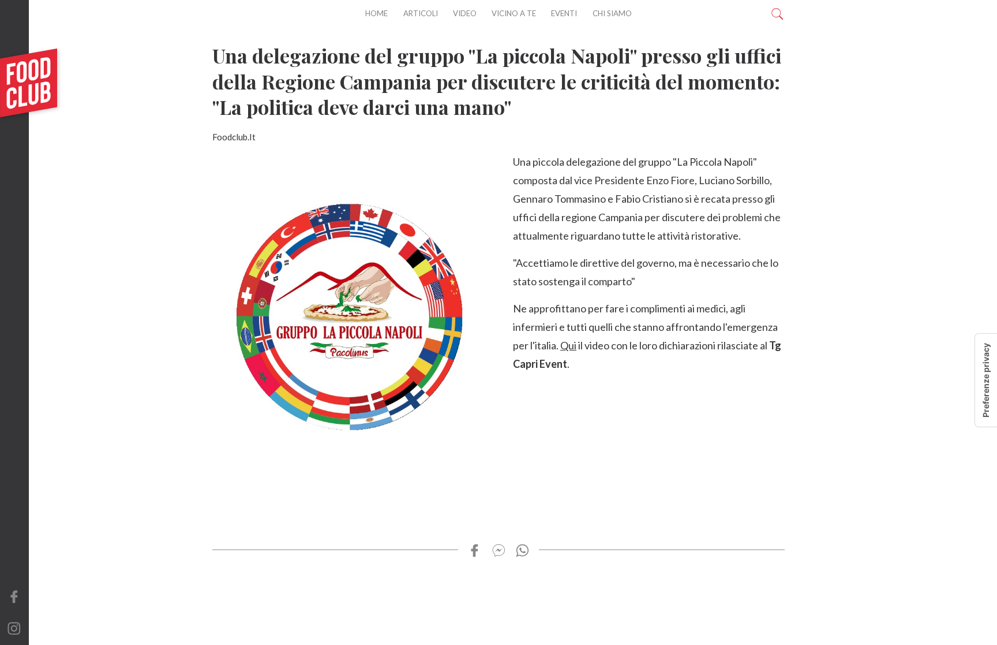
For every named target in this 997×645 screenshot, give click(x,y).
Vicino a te (514, 13)
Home (376, 13)
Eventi (564, 13)
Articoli (420, 13)
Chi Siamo (612, 13)
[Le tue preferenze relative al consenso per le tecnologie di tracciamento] (986, 380)
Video (465, 13)
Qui (568, 345)
